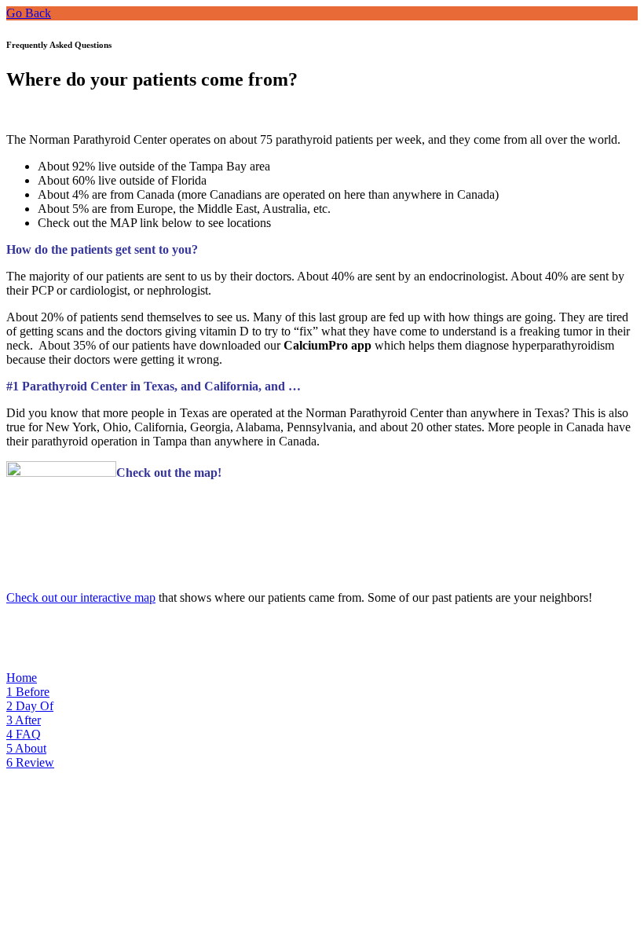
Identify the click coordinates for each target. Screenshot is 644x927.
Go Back (28, 13)
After (23, 720)
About (26, 748)
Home (21, 677)
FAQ (23, 734)
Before (27, 691)
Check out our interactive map (81, 597)
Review (30, 762)
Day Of (29, 706)
